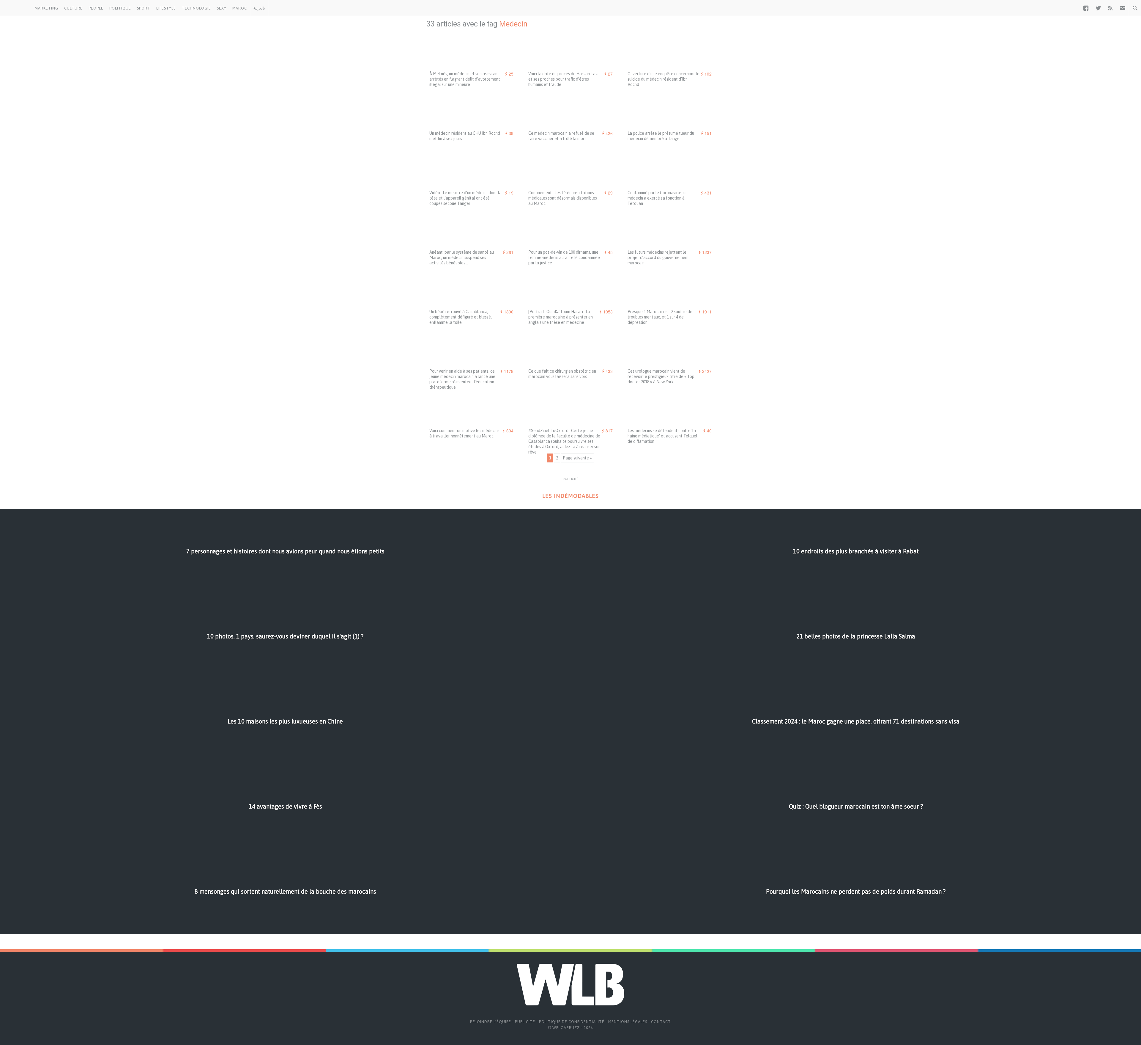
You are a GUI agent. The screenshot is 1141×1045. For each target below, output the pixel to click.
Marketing (46, 8)
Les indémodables (570, 496)
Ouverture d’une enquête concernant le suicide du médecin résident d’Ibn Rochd (663, 79)
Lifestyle (166, 8)
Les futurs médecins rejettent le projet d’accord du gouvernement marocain (658, 257)
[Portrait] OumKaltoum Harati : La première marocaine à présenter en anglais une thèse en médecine (560, 317)
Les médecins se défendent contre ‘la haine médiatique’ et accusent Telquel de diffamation (662, 436)
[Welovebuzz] (15, 8)
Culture (73, 8)
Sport (143, 8)
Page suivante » (577, 458)
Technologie (196, 8)
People (96, 8)
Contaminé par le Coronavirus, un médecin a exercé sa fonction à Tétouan (658, 198)
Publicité (525, 1021)
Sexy (221, 8)
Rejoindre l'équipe (490, 1021)
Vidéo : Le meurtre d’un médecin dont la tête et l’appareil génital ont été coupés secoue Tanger (465, 198)
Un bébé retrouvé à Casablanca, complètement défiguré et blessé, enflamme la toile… (460, 317)
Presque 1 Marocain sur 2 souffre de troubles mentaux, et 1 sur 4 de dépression (660, 317)
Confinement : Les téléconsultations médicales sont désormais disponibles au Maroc (562, 198)
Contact (661, 1021)
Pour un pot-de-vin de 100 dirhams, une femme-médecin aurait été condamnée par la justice (564, 257)
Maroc (239, 8)
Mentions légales (627, 1021)
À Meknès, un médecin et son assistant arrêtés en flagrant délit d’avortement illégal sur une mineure (464, 79)
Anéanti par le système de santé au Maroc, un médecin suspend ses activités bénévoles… (461, 257)
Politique (120, 8)
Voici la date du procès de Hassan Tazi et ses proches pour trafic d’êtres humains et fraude (563, 79)
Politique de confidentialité (571, 1021)
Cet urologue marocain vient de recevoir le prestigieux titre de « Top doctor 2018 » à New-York (661, 376)
